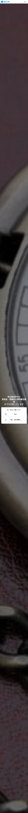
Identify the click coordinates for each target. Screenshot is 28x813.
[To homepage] (5, 1)
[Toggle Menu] (25, 2)
